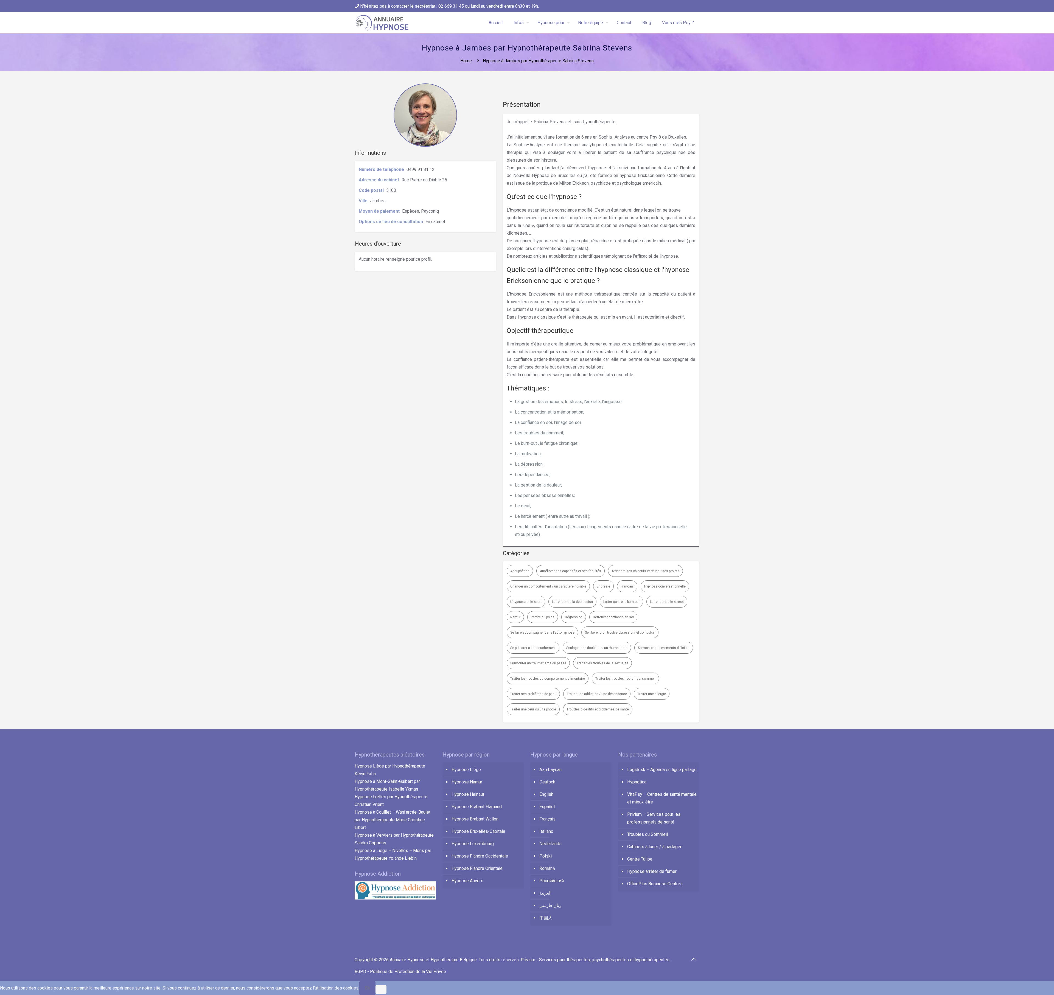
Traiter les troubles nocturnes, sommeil (625, 679)
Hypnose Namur (467, 782)
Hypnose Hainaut (468, 794)
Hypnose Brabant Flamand (477, 806)
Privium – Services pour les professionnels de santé (653, 818)
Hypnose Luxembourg (473, 843)
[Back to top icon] (693, 959)
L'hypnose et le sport (526, 602)
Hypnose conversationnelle (665, 586)
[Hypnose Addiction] (395, 898)
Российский (551, 880)
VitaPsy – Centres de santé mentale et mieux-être (662, 798)
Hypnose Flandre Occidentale (480, 856)
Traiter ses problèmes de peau (533, 694)
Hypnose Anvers (467, 880)
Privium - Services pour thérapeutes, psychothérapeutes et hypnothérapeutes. (595, 959)
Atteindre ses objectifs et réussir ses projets (645, 571)
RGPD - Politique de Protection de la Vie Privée (400, 971)
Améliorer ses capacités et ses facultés (570, 571)
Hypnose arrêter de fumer (652, 871)
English (546, 794)
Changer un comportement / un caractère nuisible (548, 586)
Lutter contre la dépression (572, 602)
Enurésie (603, 586)
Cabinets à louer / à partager (654, 846)
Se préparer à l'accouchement (533, 648)
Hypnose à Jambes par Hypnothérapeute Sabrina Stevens (538, 60)
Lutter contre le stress (667, 602)
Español (547, 806)
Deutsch (547, 782)
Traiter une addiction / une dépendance (597, 694)
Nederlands (550, 843)
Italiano (546, 831)
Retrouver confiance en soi (613, 617)
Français (627, 586)
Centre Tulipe (639, 859)
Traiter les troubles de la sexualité (602, 663)
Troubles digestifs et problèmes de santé (598, 709)
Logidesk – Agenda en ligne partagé (662, 769)
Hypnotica (636, 782)
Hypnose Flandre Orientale (477, 868)
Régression (573, 617)
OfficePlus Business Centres (655, 883)
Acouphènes (519, 571)
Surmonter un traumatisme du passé (538, 663)
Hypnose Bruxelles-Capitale (478, 831)
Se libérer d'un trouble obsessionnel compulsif (620, 632)
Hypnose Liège (466, 769)
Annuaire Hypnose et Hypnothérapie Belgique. (434, 959)
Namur (515, 617)
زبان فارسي (550, 905)
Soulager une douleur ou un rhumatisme (596, 648)
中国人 (546, 917)
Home (466, 60)
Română (547, 868)
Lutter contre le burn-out (621, 602)
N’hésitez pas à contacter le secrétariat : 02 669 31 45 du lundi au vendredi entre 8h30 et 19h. (449, 6)
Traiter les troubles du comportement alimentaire (547, 679)
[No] (380, 989)
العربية (545, 893)
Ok (367, 988)
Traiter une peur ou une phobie (533, 709)
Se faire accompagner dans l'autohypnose (542, 632)
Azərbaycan (550, 769)
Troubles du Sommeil (647, 834)
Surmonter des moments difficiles (663, 648)
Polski (545, 856)
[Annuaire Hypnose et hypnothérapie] (382, 22)
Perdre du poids (542, 617)
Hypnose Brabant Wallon (475, 819)
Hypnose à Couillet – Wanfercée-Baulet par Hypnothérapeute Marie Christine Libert (392, 820)
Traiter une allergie (651, 694)
